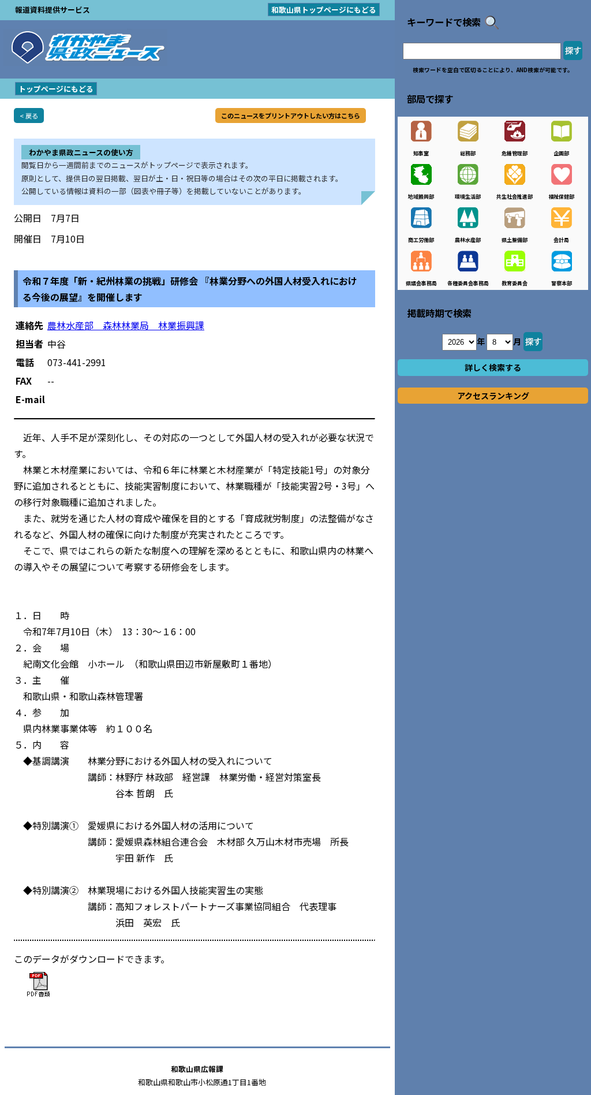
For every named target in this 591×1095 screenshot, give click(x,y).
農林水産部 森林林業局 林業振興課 (125, 325)
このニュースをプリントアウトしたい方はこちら (290, 115)
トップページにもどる (55, 88)
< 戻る (29, 115)
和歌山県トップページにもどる (323, 9)
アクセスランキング (493, 395)
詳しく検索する (493, 367)
